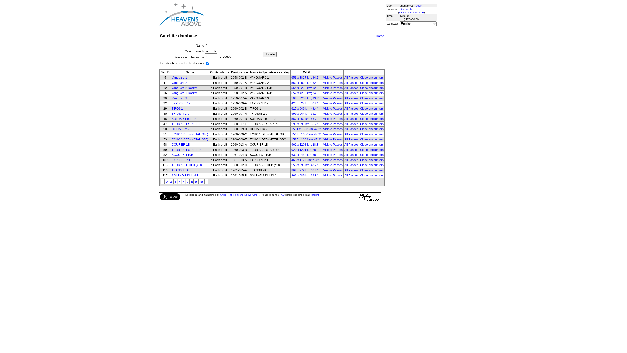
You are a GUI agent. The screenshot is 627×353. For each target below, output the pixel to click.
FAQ (282, 194)
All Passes (351, 77)
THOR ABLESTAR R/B (186, 124)
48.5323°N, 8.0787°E (411, 12)
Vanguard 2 (179, 83)
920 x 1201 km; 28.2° (305, 149)
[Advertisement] (294, 15)
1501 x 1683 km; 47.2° (306, 129)
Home (380, 36)
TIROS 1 (177, 108)
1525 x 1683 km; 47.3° (306, 139)
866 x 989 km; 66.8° (304, 175)
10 (201, 182)
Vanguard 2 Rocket (184, 88)
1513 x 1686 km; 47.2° (306, 134)
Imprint (315, 194)
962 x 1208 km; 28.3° (305, 144)
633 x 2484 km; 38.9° (305, 155)
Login (419, 5)
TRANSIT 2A (180, 113)
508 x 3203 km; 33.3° (305, 98)
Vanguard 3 (179, 98)
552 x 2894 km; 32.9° (305, 83)
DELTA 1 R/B (180, 129)
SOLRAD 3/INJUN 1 (185, 175)
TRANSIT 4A (180, 170)
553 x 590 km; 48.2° (304, 165)
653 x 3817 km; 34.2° (305, 77)
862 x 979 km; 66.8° (304, 170)
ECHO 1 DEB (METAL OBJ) (190, 134)
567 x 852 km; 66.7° (304, 119)
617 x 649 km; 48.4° (304, 108)
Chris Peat (226, 194)
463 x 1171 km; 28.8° (305, 160)
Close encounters (372, 77)
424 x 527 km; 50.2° (304, 103)
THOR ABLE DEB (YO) (187, 165)
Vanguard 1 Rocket (184, 93)
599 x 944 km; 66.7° (304, 113)
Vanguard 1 (179, 77)
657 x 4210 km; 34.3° (305, 93)
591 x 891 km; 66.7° (304, 124)
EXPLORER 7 (181, 103)
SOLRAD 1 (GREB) (184, 119)
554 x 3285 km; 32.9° (305, 88)
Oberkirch (406, 9)
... (206, 182)
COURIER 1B (181, 144)
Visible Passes (333, 77)
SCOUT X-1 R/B (182, 155)
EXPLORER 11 (182, 160)
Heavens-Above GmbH (246, 194)
